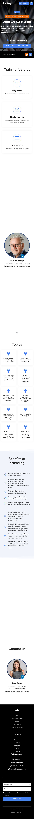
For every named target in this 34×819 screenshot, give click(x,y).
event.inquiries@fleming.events (17, 691)
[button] (20, 3)
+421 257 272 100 (17, 689)
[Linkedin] (22, 256)
